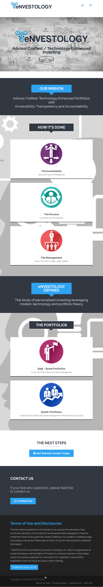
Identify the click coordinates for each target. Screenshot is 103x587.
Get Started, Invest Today (53, 453)
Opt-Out (88, 583)
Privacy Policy (59, 583)
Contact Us (24, 501)
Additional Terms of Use (24, 567)
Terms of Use (40, 583)
